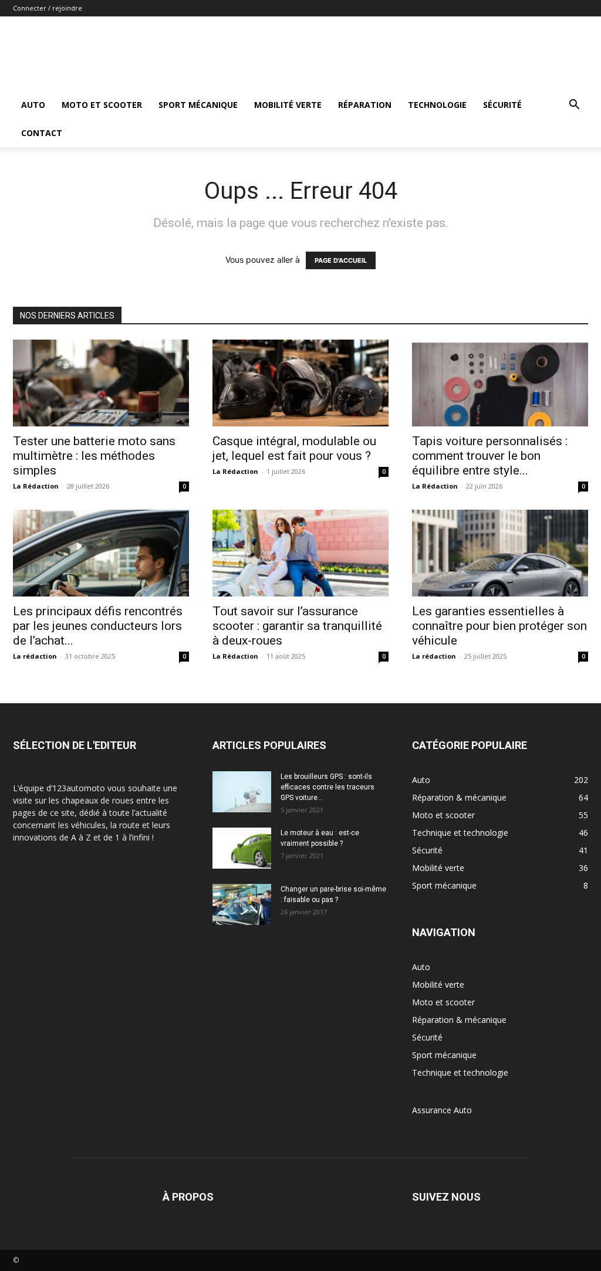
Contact (41, 132)
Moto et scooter (102, 104)
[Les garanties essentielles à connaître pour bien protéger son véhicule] (500, 553)
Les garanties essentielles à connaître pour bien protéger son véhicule (499, 626)
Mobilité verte (288, 104)
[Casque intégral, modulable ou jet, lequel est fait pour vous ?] (300, 383)
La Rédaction (36, 486)
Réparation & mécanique (459, 1019)
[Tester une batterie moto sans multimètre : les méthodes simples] (101, 383)
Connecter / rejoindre (47, 8)
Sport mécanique (198, 104)
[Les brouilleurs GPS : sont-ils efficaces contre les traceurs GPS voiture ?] (241, 791)
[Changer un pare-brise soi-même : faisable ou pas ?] (241, 904)
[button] (574, 105)
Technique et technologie (460, 1072)
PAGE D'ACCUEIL (341, 260)
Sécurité (502, 104)
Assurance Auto (442, 1110)
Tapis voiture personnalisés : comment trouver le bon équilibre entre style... (490, 455)
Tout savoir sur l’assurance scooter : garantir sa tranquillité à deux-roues (297, 626)
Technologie (437, 104)
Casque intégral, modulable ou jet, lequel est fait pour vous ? (294, 448)
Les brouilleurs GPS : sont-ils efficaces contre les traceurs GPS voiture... (327, 787)
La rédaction (35, 656)
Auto (33, 104)
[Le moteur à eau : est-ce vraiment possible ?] (241, 848)
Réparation (364, 104)
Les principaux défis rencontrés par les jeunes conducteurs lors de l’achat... (98, 626)
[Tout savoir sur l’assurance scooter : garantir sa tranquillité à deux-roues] (300, 553)
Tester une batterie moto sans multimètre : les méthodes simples (94, 455)
